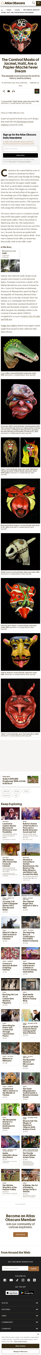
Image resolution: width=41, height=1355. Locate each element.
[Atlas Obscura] (13, 3)
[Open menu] (38, 3)
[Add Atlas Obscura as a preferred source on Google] (37, 91)
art (16, 795)
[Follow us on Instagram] (23, 1280)
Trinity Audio (12, 113)
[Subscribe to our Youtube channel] (11, 1280)
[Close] (38, 1334)
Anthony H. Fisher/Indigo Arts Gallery (16, 103)
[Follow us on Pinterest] (28, 1280)
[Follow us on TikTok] (17, 1280)
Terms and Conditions (25, 161)
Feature (17, 10)
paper (26, 791)
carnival (6, 791)
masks (17, 791)
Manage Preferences (20, 1351)
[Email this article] (8, 91)
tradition (6, 795)
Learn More (20, 1234)
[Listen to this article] (13, 91)
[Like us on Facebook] (4, 1280)
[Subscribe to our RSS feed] (34, 1280)
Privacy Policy (12, 161)
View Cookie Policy (20, 1341)
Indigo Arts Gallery (9, 326)
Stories (8, 10)
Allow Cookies (20, 1346)
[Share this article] (4, 91)
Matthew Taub (9, 83)
